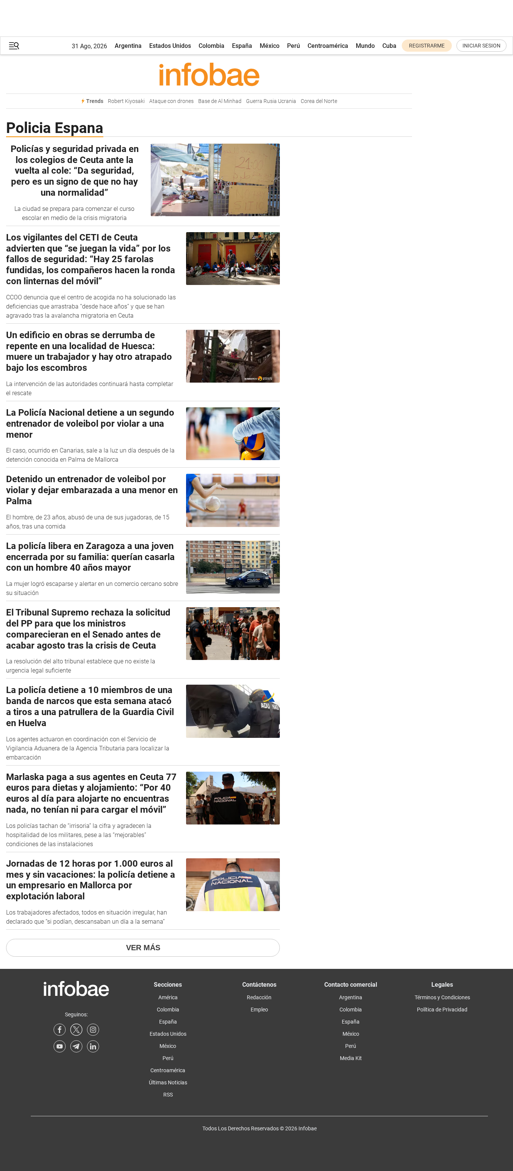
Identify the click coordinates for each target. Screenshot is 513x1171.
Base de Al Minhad (220, 101)
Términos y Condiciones (442, 997)
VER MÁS (143, 947)
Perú (293, 45)
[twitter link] (76, 1030)
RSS (168, 1095)
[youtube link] (60, 1046)
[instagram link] (93, 1030)
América (168, 997)
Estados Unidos (170, 45)
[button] (14, 45)
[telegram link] (76, 1046)
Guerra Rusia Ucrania (271, 101)
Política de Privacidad (442, 1009)
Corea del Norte (319, 101)
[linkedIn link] (93, 1046)
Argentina (128, 45)
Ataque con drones (171, 101)
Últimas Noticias (168, 1082)
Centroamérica (328, 45)
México (269, 45)
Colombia (211, 45)
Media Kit (351, 1058)
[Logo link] (209, 74)
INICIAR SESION (481, 46)
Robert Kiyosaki (126, 101)
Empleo (259, 1009)
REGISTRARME (427, 46)
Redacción (259, 997)
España (242, 45)
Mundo (365, 45)
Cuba (389, 45)
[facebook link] (60, 1030)
